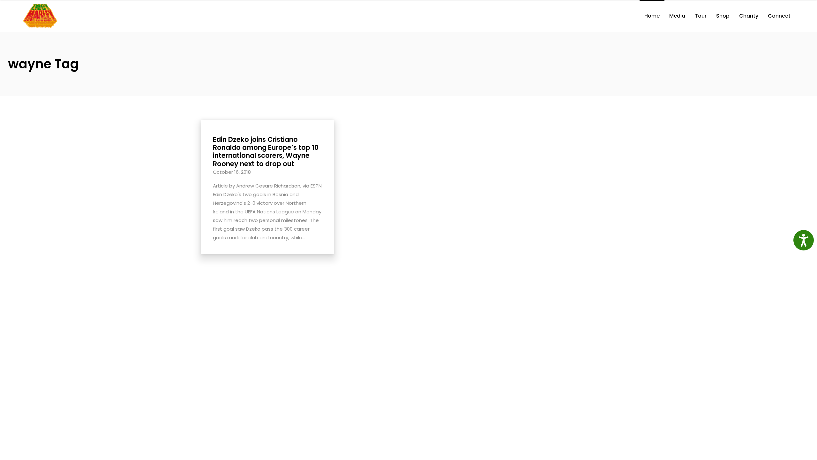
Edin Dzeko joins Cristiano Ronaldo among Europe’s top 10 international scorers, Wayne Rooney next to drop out (266, 151)
